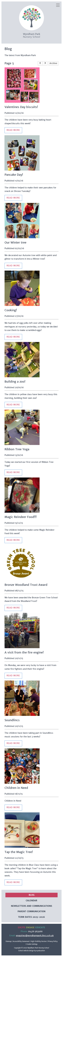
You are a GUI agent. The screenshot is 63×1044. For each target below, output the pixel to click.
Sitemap (8, 941)
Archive (53, 63)
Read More (13, 130)
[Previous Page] (40, 63)
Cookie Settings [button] (32, 944)
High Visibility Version (38, 941)
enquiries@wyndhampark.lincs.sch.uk (35, 935)
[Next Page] (45, 63)
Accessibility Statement (21, 941)
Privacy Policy (52, 941)
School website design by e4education (31, 951)
